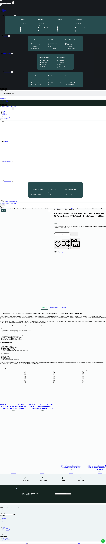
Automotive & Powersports (9, 121)
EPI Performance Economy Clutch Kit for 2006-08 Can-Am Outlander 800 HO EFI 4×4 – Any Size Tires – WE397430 (13, 406)
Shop (3, 112)
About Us (4, 113)
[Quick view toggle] (25, 381)
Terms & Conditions (6, 539)
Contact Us (4, 114)
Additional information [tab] (54, 307)
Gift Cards (4, 102)
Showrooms (4, 100)
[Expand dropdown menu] (12, 161)
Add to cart (71, 234)
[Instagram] (3, 105)
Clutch (61, 252)
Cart (3, 522)
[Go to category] (14, 514)
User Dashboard (5, 521)
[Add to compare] (25, 377)
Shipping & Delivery (6, 530)
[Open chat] (103, 541)
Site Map (4, 540)
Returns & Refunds (6, 529)
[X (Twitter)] (2, 105)
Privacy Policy (5, 528)
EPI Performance (62, 253)
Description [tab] (44, 307)
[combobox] (5, 109)
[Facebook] (0, 105)
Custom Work (5, 101)
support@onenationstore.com (11, 201)
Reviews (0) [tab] (63, 307)
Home (3, 111)
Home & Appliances (7, 161)
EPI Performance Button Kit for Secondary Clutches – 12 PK (71, 466)
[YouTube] (5, 105)
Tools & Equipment (7, 181)
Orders (3, 523)
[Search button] (13, 108)
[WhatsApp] (6, 105)
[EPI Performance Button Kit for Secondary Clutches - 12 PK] (71, 416)
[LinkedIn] (5, 536)
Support (4, 518)
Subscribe (68, 493)
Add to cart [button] (13, 472)
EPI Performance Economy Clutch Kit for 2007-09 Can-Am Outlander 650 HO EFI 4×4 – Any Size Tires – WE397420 (42, 406)
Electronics (6, 141)
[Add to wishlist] (25, 373)
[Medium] (6, 536)
